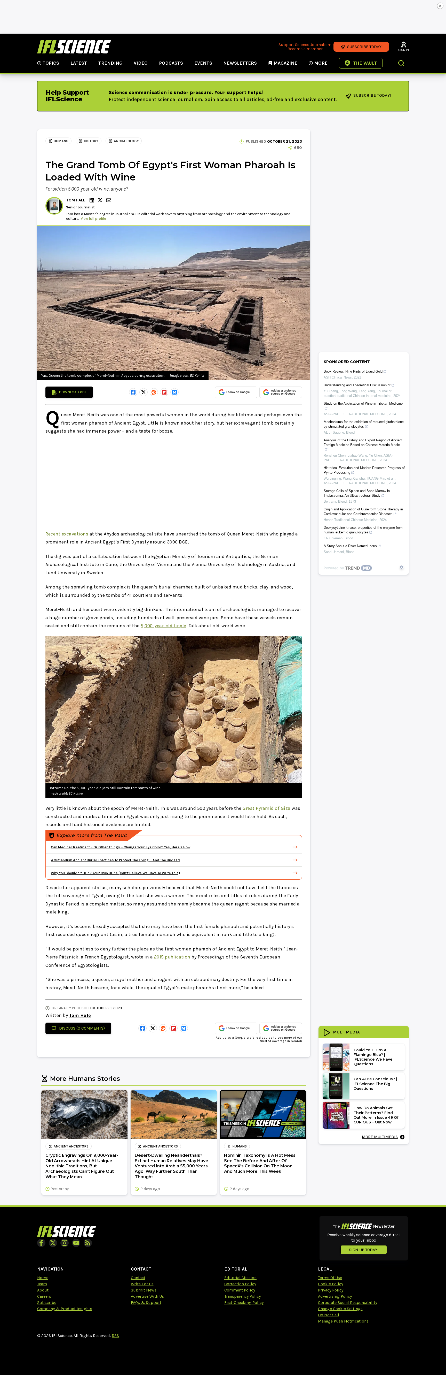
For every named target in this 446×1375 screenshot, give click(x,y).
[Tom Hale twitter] (101, 200)
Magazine (285, 63)
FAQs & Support (146, 1302)
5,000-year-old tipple (163, 626)
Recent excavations (66, 534)
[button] (401, 63)
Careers (44, 1296)
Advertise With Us (147, 1296)
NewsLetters (240, 63)
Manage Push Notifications (343, 1321)
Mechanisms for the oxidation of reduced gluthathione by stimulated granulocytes (364, 424)
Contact (138, 1277)
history (91, 141)
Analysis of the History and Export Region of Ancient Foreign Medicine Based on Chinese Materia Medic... (363, 442)
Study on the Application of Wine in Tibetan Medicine (363, 403)
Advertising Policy (335, 1296)
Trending (110, 63)
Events (203, 63)
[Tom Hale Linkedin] (93, 200)
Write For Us (142, 1283)
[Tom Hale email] (109, 200)
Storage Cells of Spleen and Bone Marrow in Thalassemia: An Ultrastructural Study (357, 493)
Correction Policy (240, 1283)
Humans (61, 141)
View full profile (93, 218)
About (43, 1290)
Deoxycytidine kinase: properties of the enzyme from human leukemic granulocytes (363, 530)
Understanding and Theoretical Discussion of (357, 385)
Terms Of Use (330, 1277)
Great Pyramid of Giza (267, 808)
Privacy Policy (330, 1290)
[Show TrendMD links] (402, 567)
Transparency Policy (242, 1296)
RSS (115, 1335)
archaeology (126, 141)
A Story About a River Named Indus (350, 546)
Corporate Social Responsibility (347, 1302)
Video (141, 63)
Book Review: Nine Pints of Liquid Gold (353, 371)
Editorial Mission (240, 1277)
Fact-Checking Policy (244, 1302)
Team (42, 1283)
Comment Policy (239, 1290)
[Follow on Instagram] (64, 1243)
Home (42, 1277)
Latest (78, 63)
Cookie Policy (330, 1283)
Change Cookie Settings (340, 1308)
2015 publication (172, 957)
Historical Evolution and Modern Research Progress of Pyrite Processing (364, 470)
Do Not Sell (328, 1314)
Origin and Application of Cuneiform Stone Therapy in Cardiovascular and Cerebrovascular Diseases (363, 511)
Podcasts (171, 63)
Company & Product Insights (64, 1308)
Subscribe (46, 1302)
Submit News (143, 1290)
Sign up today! (363, 1249)
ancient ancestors (71, 1146)
